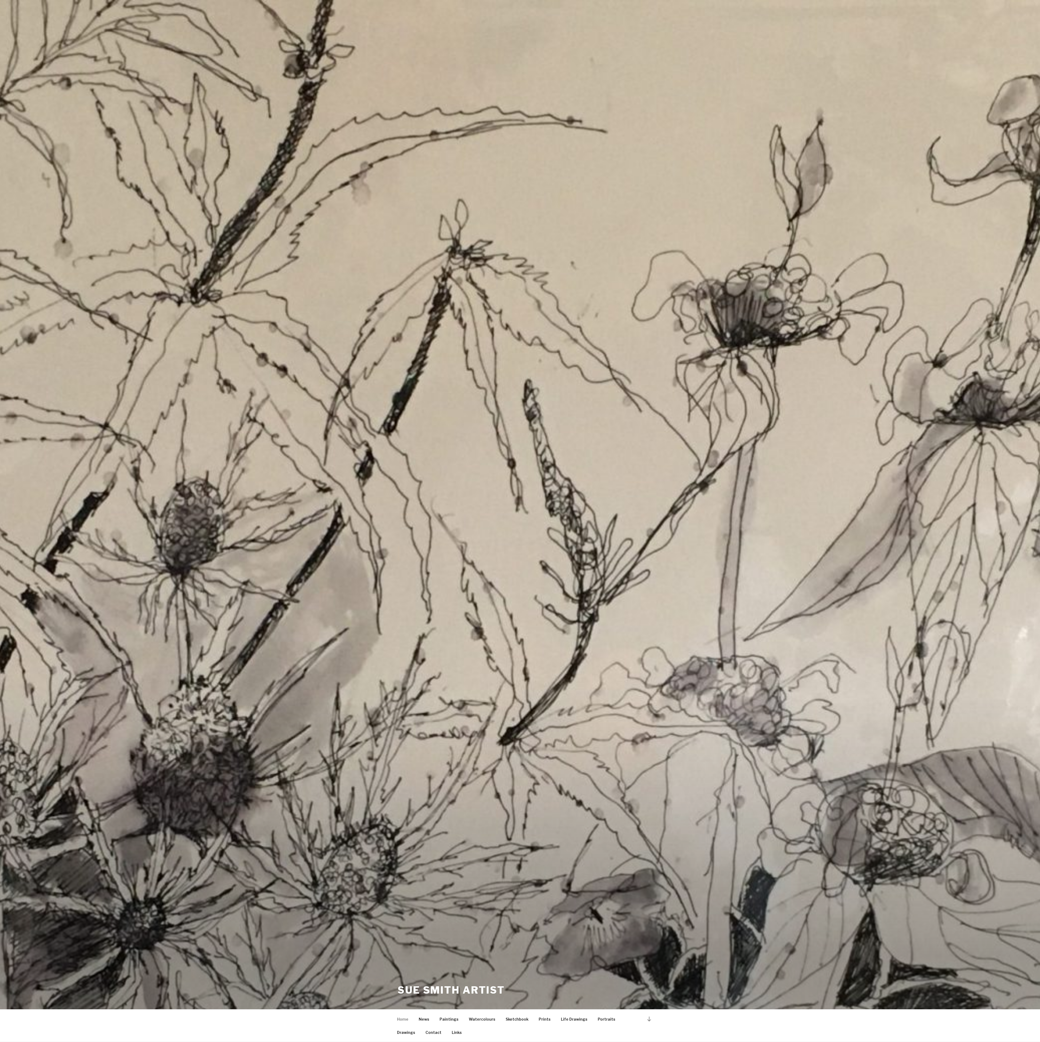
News (424, 1019)
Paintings (449, 1019)
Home (402, 1019)
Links (457, 1032)
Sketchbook (517, 1019)
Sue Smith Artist (451, 990)
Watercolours (482, 1019)
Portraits (606, 1019)
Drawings (406, 1032)
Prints (545, 1019)
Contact (433, 1032)
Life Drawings (574, 1019)
